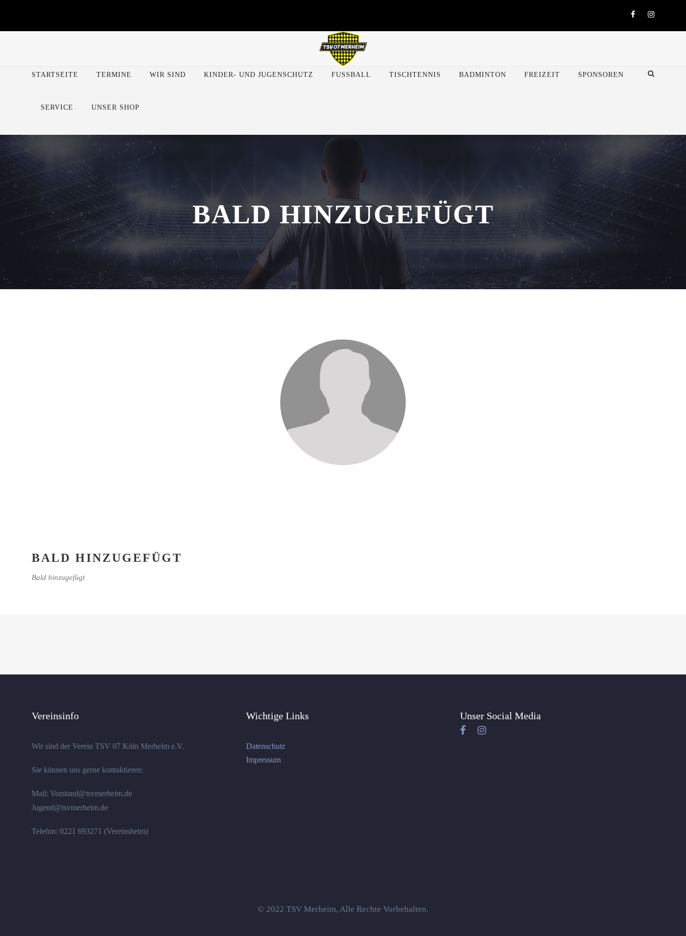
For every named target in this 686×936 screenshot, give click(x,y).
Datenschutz (265, 746)
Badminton (482, 74)
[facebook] (633, 15)
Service (57, 107)
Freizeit (542, 74)
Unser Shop (115, 107)
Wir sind (168, 74)
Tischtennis (415, 74)
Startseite (55, 74)
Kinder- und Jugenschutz (258, 74)
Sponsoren (601, 74)
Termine (114, 74)
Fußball (351, 74)
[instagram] (651, 15)
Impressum (263, 759)
